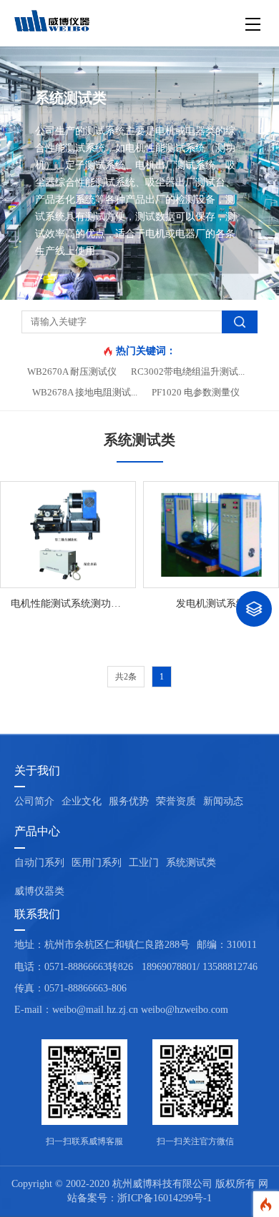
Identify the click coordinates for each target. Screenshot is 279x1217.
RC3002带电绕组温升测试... (188, 371)
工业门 (144, 862)
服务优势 (129, 801)
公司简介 (34, 801)
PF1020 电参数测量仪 (196, 392)
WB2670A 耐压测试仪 (72, 371)
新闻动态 (223, 801)
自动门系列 (39, 862)
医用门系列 (97, 862)
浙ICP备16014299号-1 (164, 1198)
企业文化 (82, 801)
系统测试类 (191, 862)
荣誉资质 (176, 801)
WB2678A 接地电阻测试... (84, 392)
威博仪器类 (39, 891)
